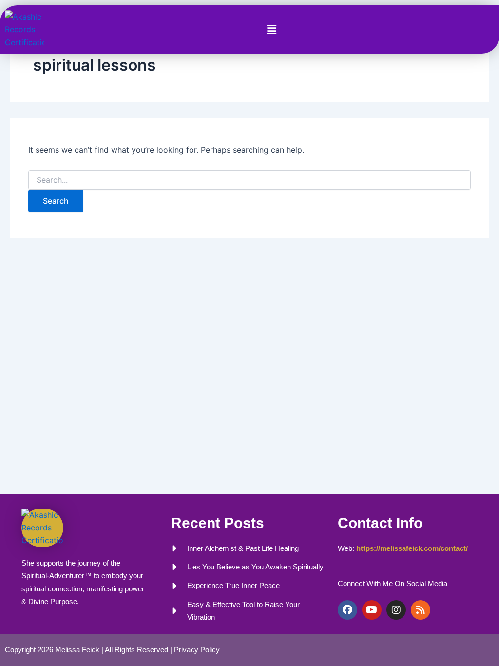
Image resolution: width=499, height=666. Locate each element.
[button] (271, 29)
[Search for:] (249, 180)
